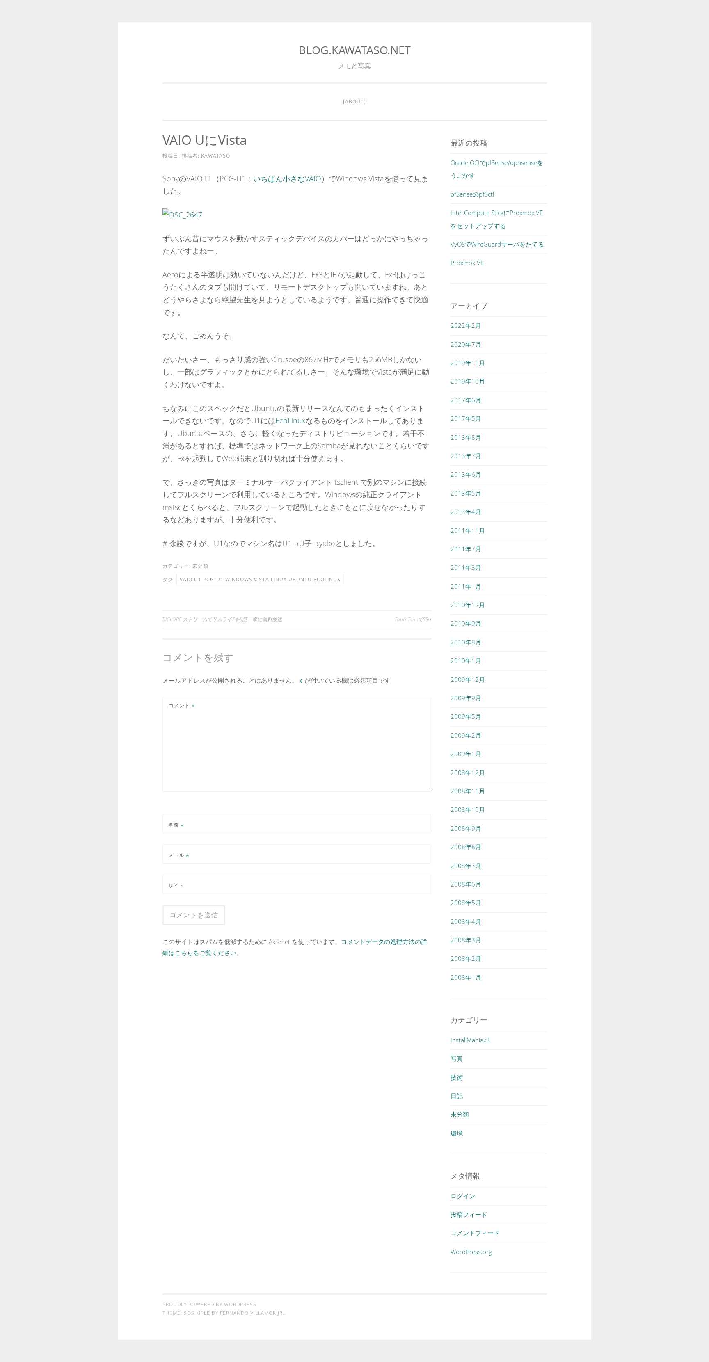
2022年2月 (466, 325)
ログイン (463, 1196)
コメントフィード (475, 1233)
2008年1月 (466, 977)
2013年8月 (466, 437)
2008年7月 (466, 866)
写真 (457, 1058)
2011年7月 (466, 549)
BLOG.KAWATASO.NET (355, 49)
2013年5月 (466, 493)
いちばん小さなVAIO (287, 178)
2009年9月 (466, 698)
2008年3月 (466, 940)
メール (178, 855)
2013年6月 (466, 474)
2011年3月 (466, 567)
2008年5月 (466, 902)
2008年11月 (468, 791)
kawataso (215, 155)
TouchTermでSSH (413, 619)
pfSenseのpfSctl (472, 194)
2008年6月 (466, 884)
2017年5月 (466, 418)
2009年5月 (466, 716)
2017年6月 (466, 400)
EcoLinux (290, 420)
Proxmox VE (467, 262)
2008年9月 (466, 828)
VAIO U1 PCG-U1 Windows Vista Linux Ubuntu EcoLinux (260, 579)
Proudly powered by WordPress (209, 1304)
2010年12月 (468, 605)
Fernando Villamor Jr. (252, 1312)
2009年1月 (466, 754)
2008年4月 (466, 921)
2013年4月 (466, 511)
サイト (176, 885)
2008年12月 (468, 772)
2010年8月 (466, 642)
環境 (457, 1133)
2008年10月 (468, 809)
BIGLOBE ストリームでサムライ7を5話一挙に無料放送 (222, 619)
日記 (457, 1096)
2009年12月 (468, 679)
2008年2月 (466, 958)
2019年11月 (468, 363)
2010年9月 (466, 623)
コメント (182, 705)
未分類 (200, 565)
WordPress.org (471, 1252)
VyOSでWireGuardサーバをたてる (497, 244)
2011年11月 (468, 530)
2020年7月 (466, 344)
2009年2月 (466, 735)
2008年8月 (466, 847)
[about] (354, 101)
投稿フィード (469, 1214)
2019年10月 (468, 381)
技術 (457, 1077)
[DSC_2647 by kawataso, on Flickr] (182, 214)
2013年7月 (466, 456)
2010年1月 (466, 660)
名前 (176, 824)
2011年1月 (466, 586)
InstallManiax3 (470, 1040)
